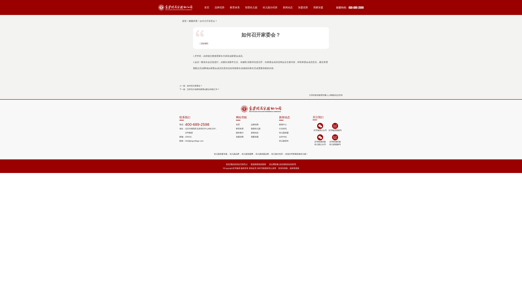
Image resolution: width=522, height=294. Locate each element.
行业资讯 (283, 129)
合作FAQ (283, 137)
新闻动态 (288, 7)
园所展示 (240, 133)
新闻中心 (283, 124)
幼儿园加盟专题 (220, 154)
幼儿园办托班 (270, 7)
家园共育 (193, 21)
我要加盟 (318, 7)
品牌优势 (219, 7)
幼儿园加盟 (284, 133)
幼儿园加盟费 (247, 154)
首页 (206, 7)
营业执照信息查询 (258, 164)
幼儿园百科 (284, 141)
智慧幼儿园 (251, 7)
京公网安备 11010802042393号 (282, 164)
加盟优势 (303, 7)
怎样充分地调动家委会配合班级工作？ (203, 89)
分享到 (312, 95)
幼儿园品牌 (234, 154)
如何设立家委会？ (194, 86)
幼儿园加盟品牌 (262, 154)
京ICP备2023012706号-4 (236, 164)
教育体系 (235, 7)
